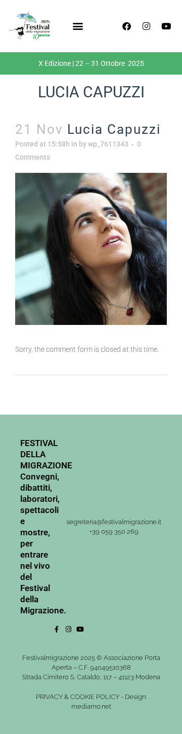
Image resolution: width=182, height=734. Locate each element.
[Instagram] (146, 25)
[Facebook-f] (57, 629)
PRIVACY (49, 697)
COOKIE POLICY (94, 697)
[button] (77, 26)
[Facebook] (126, 25)
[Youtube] (165, 25)
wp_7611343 (108, 144)
